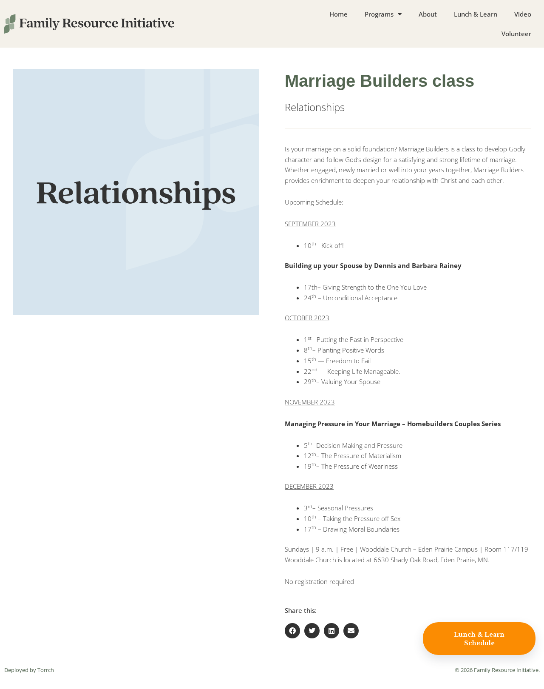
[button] (292, 630)
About (428, 14)
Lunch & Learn (475, 14)
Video (522, 14)
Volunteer (516, 33)
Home (338, 14)
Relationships (315, 107)
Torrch (45, 670)
